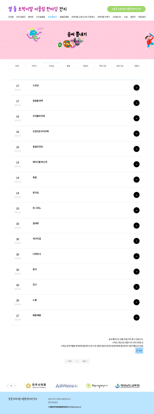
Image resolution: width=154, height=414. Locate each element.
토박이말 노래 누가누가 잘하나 (83, 16)
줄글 (68, 65)
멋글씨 (85, 65)
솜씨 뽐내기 (52, 16)
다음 (15, 385)
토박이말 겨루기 (104, 16)
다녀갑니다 (117, 16)
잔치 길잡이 (20, 16)
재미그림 (102, 65)
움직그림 (119, 65)
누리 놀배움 (40, 16)
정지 (11, 385)
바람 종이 (142, 16)
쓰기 (140, 350)
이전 (8, 385)
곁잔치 (132, 16)
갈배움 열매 (64, 16)
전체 (17, 65)
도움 (126, 16)
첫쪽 (69, 361)
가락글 (51, 65)
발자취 (30, 16)
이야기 (34, 65)
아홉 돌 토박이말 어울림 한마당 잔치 (126, 9)
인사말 (10, 16)
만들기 (137, 65)
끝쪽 (84, 361)
